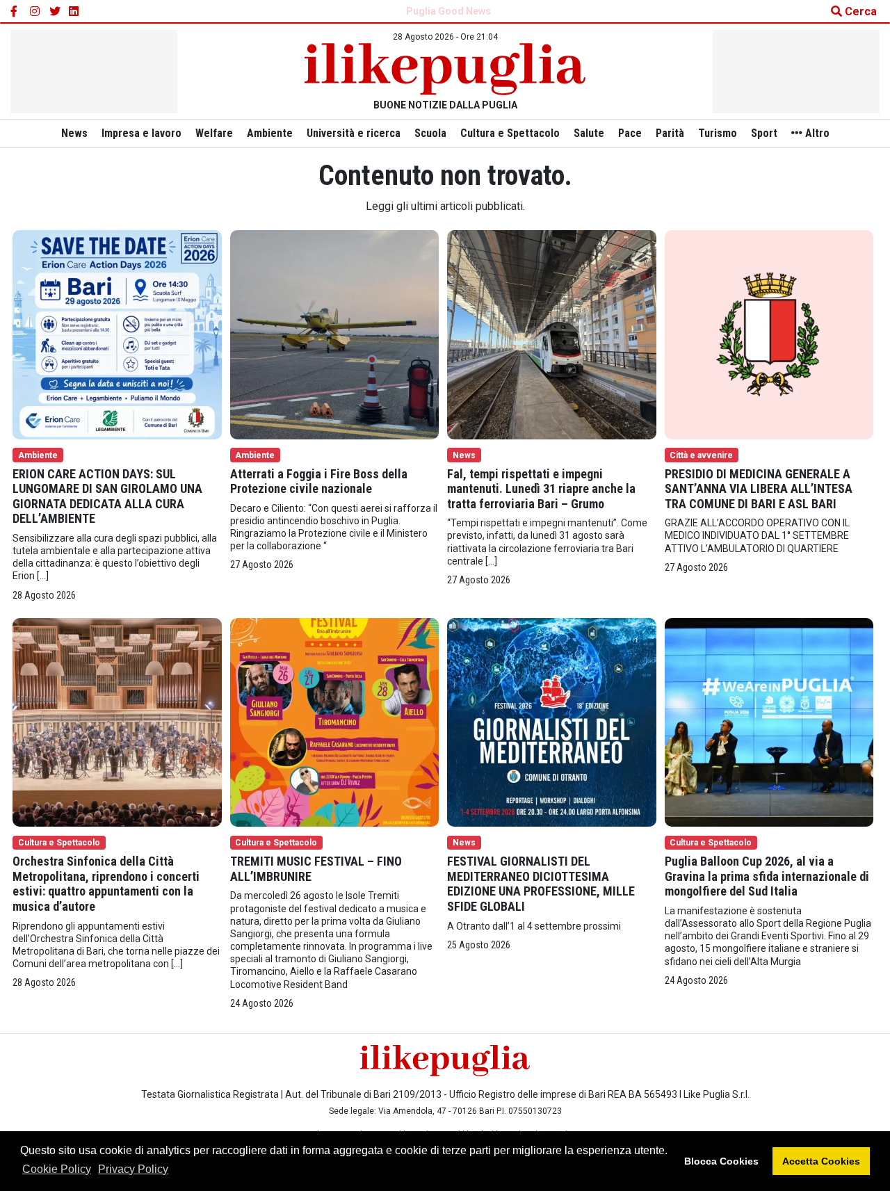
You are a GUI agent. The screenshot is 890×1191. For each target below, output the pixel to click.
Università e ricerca (353, 133)
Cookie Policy (56, 1169)
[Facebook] (16, 11)
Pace (630, 133)
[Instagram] (35, 11)
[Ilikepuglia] (445, 69)
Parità (670, 133)
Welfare (214, 133)
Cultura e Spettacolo (510, 133)
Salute (589, 133)
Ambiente (270, 133)
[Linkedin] (74, 11)
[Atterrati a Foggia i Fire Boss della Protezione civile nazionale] (334, 333)
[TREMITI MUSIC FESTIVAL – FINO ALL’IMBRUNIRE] (334, 721)
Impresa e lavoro (141, 133)
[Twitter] (54, 11)
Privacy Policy (133, 1169)
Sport (764, 133)
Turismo (717, 133)
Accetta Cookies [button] (821, 1161)
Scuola (430, 133)
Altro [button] (816, 133)
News (74, 133)
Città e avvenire (701, 455)
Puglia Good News (448, 11)
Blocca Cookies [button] (721, 1161)
